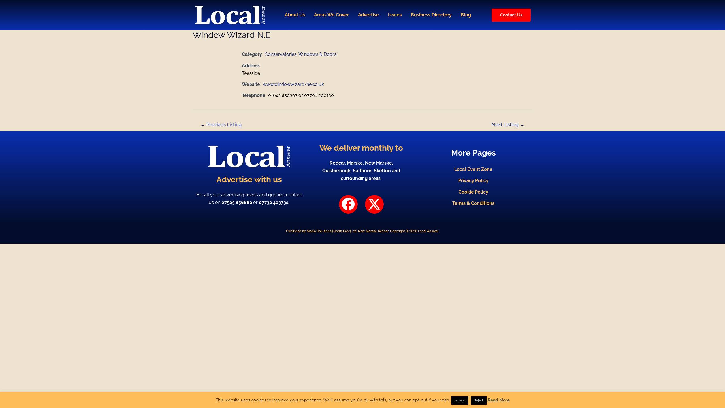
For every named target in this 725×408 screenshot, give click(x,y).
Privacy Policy (473, 180)
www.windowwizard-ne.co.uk (293, 84)
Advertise (368, 15)
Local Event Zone (473, 169)
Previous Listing (221, 124)
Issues (395, 15)
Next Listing (508, 124)
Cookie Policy (473, 192)
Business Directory (431, 15)
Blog (466, 15)
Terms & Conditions (473, 203)
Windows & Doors (317, 54)
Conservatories (281, 54)
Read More (499, 400)
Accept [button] (460, 400)
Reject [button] (478, 400)
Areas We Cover (331, 15)
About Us (295, 15)
